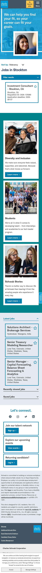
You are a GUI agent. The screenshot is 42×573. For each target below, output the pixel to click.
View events (13, 448)
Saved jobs (9, 396)
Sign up (11, 430)
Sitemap (3, 526)
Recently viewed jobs (14, 389)
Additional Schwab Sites (8, 530)
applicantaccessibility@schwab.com (13, 497)
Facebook (10, 416)
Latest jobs (9, 318)
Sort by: (4, 65)
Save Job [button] (35, 328)
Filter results (8, 77)
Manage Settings (31, 570)
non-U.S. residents (32, 509)
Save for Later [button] (35, 86)
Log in (10, 462)
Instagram (18, 416)
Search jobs (29, 5)
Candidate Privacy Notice (8, 537)
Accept (11, 570)
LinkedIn (33, 416)
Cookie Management (7, 540)
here (9, 490)
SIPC (9, 514)
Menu (38, 6)
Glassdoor (26, 416)
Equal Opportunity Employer (9, 533)
